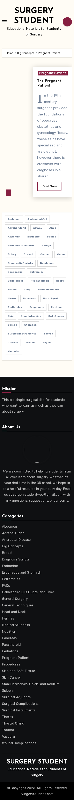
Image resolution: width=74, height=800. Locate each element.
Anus (52, 227)
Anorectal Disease (16, 540)
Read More (49, 186)
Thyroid (13, 342)
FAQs (6, 586)
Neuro (12, 298)
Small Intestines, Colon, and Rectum (30, 684)
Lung (27, 289)
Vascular (14, 351)
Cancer (45, 254)
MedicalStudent (48, 289)
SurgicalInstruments (22, 333)
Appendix (14, 236)
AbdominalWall (37, 219)
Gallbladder (15, 280)
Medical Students (16, 625)
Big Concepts (12, 546)
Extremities (11, 579)
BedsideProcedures (21, 245)
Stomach (30, 324)
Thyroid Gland (13, 723)
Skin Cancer (11, 677)
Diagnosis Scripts (15, 559)
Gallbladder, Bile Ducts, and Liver (28, 592)
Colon (61, 254)
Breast (28, 254)
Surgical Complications (20, 704)
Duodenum (47, 263)
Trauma (30, 342)
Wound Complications (19, 743)
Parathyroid (51, 298)
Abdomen (14, 219)
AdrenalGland (17, 227)
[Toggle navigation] (4, 21)
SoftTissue (56, 316)
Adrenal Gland (13, 533)
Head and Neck (14, 612)
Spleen (12, 324)
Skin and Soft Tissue (18, 671)
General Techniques (18, 605)
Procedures (11, 664)
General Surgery (15, 599)
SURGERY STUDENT (37, 762)
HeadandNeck (39, 280)
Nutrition (9, 631)
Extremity (36, 271)
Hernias (8, 618)
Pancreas (29, 298)
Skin (11, 316)
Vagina (47, 342)
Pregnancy (36, 307)
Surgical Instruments (19, 710)
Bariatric (33, 236)
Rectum (56, 307)
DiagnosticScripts (20, 263)
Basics (51, 236)
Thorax (48, 333)
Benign (46, 245)
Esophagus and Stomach (21, 572)
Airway (37, 227)
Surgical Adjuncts (16, 697)
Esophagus (15, 271)
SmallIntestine (31, 316)
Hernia (12, 289)
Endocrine (10, 566)
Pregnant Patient (52, 73)
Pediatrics (15, 307)
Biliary (12, 254)
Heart (60, 280)
